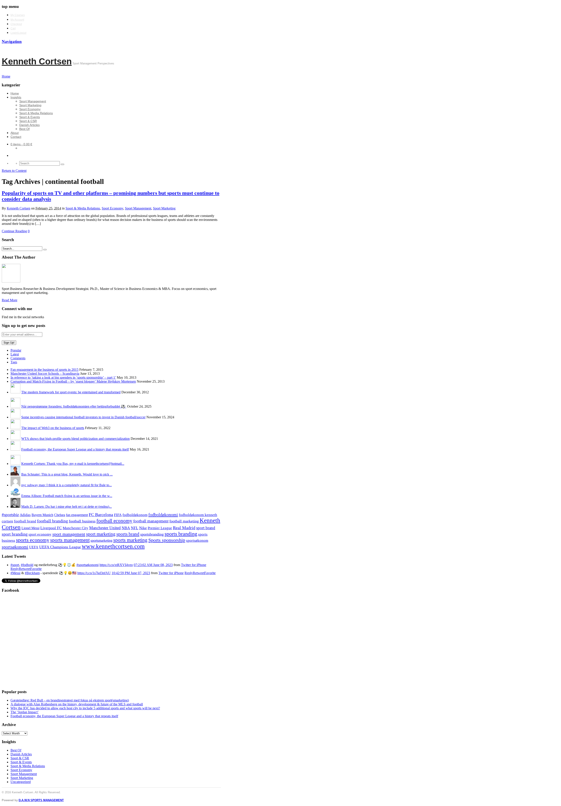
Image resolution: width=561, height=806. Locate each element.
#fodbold (27, 565)
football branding (52, 520)
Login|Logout (18, 32)
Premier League (160, 528)
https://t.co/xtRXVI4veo (116, 565)
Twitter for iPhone (193, 565)
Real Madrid (184, 527)
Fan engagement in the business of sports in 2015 (44, 369)
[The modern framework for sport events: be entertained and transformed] (15, 392)
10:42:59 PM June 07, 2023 (131, 573)
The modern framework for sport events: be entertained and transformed (71, 392)
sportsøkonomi (15, 546)
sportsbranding (152, 534)
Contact (16, 136)
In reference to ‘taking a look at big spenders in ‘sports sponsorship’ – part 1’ (63, 377)
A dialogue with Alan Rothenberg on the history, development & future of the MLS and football (77, 704)
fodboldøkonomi (163, 514)
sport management (68, 534)
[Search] (62, 164)
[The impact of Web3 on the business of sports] (15, 428)
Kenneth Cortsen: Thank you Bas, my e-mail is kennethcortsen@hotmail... (72, 463)
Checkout (16, 24)
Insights (16, 97)
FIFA (118, 515)
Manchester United (105, 527)
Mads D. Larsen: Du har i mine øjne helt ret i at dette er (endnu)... (66, 506)
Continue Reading (14, 231)
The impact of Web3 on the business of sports (52, 428)
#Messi (15, 573)
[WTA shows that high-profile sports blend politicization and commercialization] (15, 438)
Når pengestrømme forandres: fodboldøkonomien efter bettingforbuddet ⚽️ (73, 406)
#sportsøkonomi (87, 565)
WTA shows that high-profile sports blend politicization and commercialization (75, 438)
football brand (25, 521)
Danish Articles (29, 125)
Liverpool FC (51, 528)
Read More (9, 300)
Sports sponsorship (166, 540)
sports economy (32, 540)
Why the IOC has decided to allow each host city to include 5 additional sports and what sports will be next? (85, 708)
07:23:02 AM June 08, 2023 (153, 565)
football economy (114, 521)
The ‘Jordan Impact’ (25, 712)
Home (15, 93)
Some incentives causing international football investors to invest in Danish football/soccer (83, 417)
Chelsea (59, 515)
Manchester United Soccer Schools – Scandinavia (45, 373)
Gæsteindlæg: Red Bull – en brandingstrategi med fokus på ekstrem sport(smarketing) (70, 700)
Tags (14, 362)
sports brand (127, 534)
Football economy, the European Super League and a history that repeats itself (75, 449)
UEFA (33, 547)
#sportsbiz (10, 514)
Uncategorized (21, 782)
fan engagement (77, 515)
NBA (126, 528)
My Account (17, 19)
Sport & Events (29, 117)
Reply (15, 569)
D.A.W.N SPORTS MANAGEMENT (41, 800)
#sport (15, 565)
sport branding (15, 534)
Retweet (24, 569)
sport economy (39, 534)
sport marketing (100, 534)
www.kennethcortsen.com (113, 546)
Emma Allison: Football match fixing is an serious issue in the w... (66, 496)
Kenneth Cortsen (37, 61)
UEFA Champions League (60, 547)
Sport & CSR (28, 121)
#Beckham (32, 573)
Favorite (36, 569)
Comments (18, 358)
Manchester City (75, 528)
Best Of (24, 129)
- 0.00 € (21, 144)
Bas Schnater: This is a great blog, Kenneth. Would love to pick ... (67, 474)
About (15, 133)
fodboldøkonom (134, 515)
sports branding (181, 534)
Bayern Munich (42, 515)
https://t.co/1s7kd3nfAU (94, 573)
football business (82, 521)
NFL (134, 528)
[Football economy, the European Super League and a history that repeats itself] (15, 449)
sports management (70, 540)
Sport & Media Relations (36, 113)
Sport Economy (30, 109)
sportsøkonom (197, 540)
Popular (16, 350)
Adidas (25, 515)
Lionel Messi (30, 528)
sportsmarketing (101, 540)
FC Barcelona (101, 514)
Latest (15, 354)
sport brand (205, 527)
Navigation (12, 41)
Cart (13, 28)
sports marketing (130, 540)
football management (151, 521)
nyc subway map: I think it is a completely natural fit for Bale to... (66, 485)
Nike (143, 528)
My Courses (18, 15)
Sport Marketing (30, 105)
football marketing (184, 521)
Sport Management (32, 101)
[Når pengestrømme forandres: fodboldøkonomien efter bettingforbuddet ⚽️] (15, 406)
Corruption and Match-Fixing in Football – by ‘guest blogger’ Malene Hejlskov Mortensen (73, 381)
